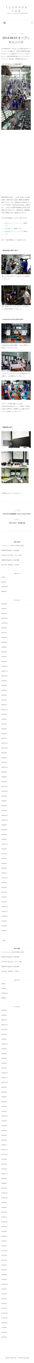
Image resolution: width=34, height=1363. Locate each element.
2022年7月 (4, 714)
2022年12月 (4, 709)
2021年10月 (4, 748)
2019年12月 (4, 786)
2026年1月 (4, 613)
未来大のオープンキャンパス (13, 223)
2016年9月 (4, 863)
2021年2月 (4, 762)
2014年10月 (4, 916)
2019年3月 (4, 806)
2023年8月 (4, 685)
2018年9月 (4, 825)
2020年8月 (4, 777)
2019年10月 (4, 791)
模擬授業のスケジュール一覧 (13, 231)
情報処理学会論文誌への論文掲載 (10, 550)
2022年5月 (4, 724)
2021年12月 (4, 743)
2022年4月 (4, 729)
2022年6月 (4, 719)
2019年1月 (4, 810)
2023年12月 (4, 666)
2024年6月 (4, 652)
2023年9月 (4, 681)
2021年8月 (4, 753)
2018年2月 (4, 839)
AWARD (3, 577)
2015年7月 (4, 892)
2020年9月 (4, 772)
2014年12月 (4, 906)
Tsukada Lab (17, 8)
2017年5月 (4, 854)
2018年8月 (4, 829)
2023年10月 (4, 676)
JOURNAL (3, 582)
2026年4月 (4, 604)
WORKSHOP (4, 586)
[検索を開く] (32, 23)
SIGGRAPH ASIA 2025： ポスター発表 (11, 555)
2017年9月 (4, 849)
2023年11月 (4, 671)
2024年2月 (4, 661)
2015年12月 (4, 878)
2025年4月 (4, 628)
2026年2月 (4, 608)
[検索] (30, 939)
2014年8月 (4, 926)
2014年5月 (4, 930)
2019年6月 (4, 801)
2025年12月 (4, 618)
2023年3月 (4, 700)
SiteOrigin (26, 1358)
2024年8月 (4, 647)
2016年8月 (4, 868)
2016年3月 (4, 873)
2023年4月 (4, 695)
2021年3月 (4, 757)
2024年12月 (4, 637)
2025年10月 (4, 623)
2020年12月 (4, 767)
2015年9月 (4, 882)
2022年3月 (4, 733)
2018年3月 (4, 834)
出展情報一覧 (9, 228)
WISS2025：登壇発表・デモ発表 (10, 565)
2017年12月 (4, 844)
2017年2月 (4, 858)
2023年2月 (4, 705)
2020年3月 (4, 781)
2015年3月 (4, 902)
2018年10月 (4, 820)
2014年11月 (4, 911)
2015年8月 (4, 887)
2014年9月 (4, 921)
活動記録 (22, 33)
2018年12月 (4, 815)
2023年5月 (4, 690)
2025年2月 (4, 632)
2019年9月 (4, 796)
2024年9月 (4, 642)
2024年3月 (4, 656)
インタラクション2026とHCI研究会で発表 (12, 545)
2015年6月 (4, 897)
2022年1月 (4, 738)
